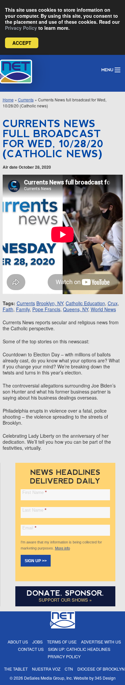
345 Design (105, 678)
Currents (26, 99)
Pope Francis (46, 309)
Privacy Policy (21, 27)
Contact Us (31, 649)
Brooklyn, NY (49, 303)
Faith (8, 309)
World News (103, 309)
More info (62, 548)
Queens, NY (75, 309)
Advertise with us (101, 642)
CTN (69, 669)
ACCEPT (21, 42)
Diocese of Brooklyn (101, 669)
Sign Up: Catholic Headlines (79, 649)
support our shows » (65, 600)
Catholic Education (85, 303)
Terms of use (62, 642)
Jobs (37, 642)
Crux (113, 303)
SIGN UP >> (36, 561)
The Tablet (16, 669)
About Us (18, 642)
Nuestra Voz (46, 669)
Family (23, 309)
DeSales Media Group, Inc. (48, 678)
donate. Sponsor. (65, 593)
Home (8, 99)
